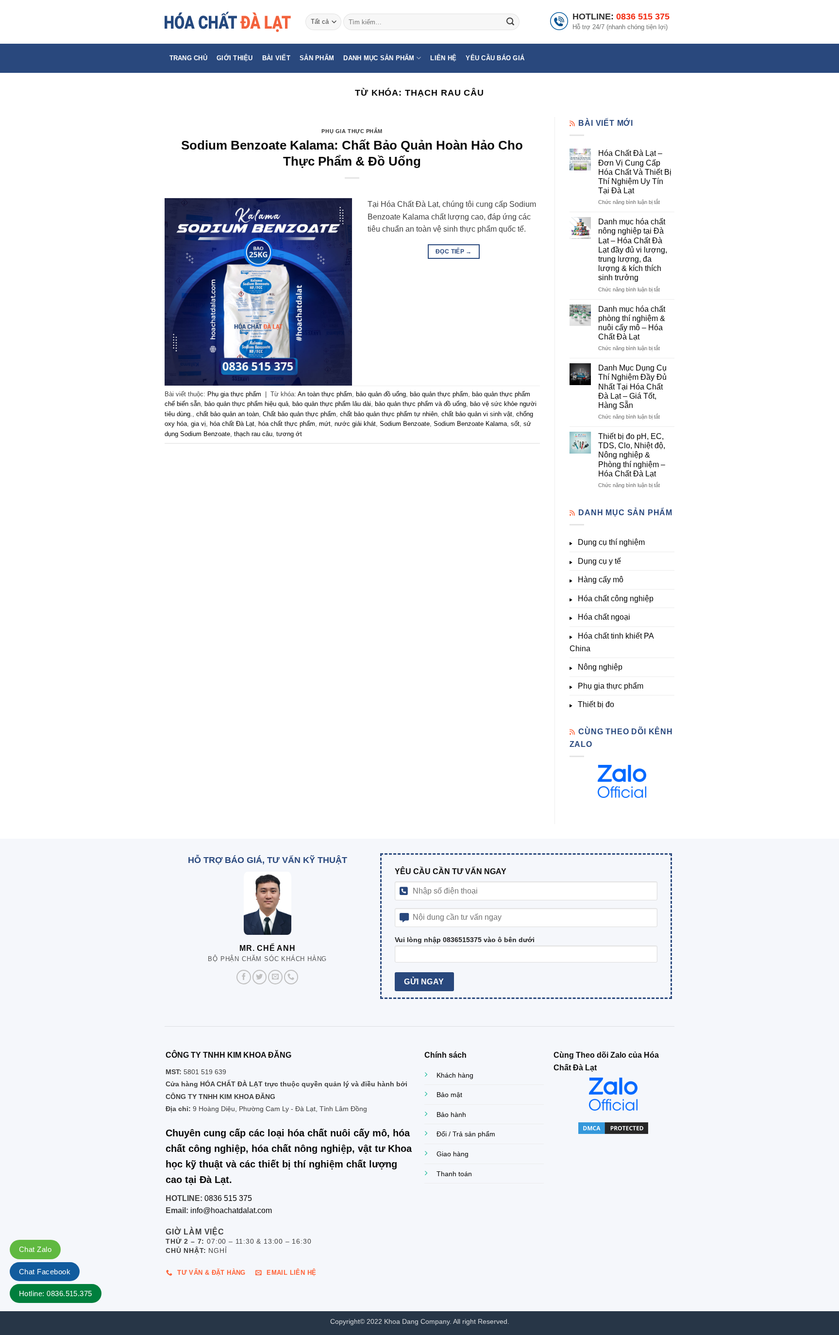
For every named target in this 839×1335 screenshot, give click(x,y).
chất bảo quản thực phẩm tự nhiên (388, 414)
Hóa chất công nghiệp (616, 598)
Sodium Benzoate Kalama (470, 423)
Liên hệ (443, 58)
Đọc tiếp (454, 251)
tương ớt (289, 434)
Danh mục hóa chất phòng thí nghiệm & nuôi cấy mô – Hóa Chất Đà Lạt (631, 323)
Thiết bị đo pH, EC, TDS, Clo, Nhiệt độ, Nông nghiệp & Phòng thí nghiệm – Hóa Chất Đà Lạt (631, 455)
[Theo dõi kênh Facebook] (243, 977)
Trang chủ (188, 58)
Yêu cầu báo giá (495, 58)
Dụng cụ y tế (599, 561)
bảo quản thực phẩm (439, 394)
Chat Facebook (44, 1271)
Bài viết (276, 58)
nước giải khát (355, 423)
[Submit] (510, 22)
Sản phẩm (317, 58)
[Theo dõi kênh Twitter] (259, 977)
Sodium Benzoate (405, 423)
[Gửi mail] (275, 977)
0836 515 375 (643, 16)
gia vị (198, 423)
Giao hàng (452, 1154)
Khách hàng (454, 1075)
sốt (515, 423)
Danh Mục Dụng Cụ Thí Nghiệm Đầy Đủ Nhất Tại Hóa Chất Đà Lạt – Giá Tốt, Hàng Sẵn (632, 386)
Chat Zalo (35, 1249)
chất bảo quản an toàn (227, 414)
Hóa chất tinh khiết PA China (612, 642)
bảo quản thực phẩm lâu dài (331, 403)
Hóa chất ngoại (604, 617)
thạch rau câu (253, 434)
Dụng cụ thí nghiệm (611, 542)
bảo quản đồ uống (381, 394)
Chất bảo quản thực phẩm (299, 414)
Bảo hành (451, 1114)
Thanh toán (454, 1174)
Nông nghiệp (600, 667)
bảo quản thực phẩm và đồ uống (420, 403)
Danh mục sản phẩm (378, 58)
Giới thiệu (235, 58)
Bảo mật (449, 1094)
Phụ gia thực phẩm (352, 131)
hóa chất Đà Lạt (232, 423)
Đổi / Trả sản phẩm (465, 1134)
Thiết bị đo (596, 704)
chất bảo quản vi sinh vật (476, 414)
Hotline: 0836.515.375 (55, 1293)
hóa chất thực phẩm (286, 423)
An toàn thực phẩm (325, 394)
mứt (325, 423)
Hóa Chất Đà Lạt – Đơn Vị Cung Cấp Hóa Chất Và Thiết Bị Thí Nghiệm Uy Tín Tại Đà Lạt (634, 172)
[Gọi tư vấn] (291, 977)
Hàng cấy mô (600, 579)
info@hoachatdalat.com (231, 1210)
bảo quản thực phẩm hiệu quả (246, 403)
